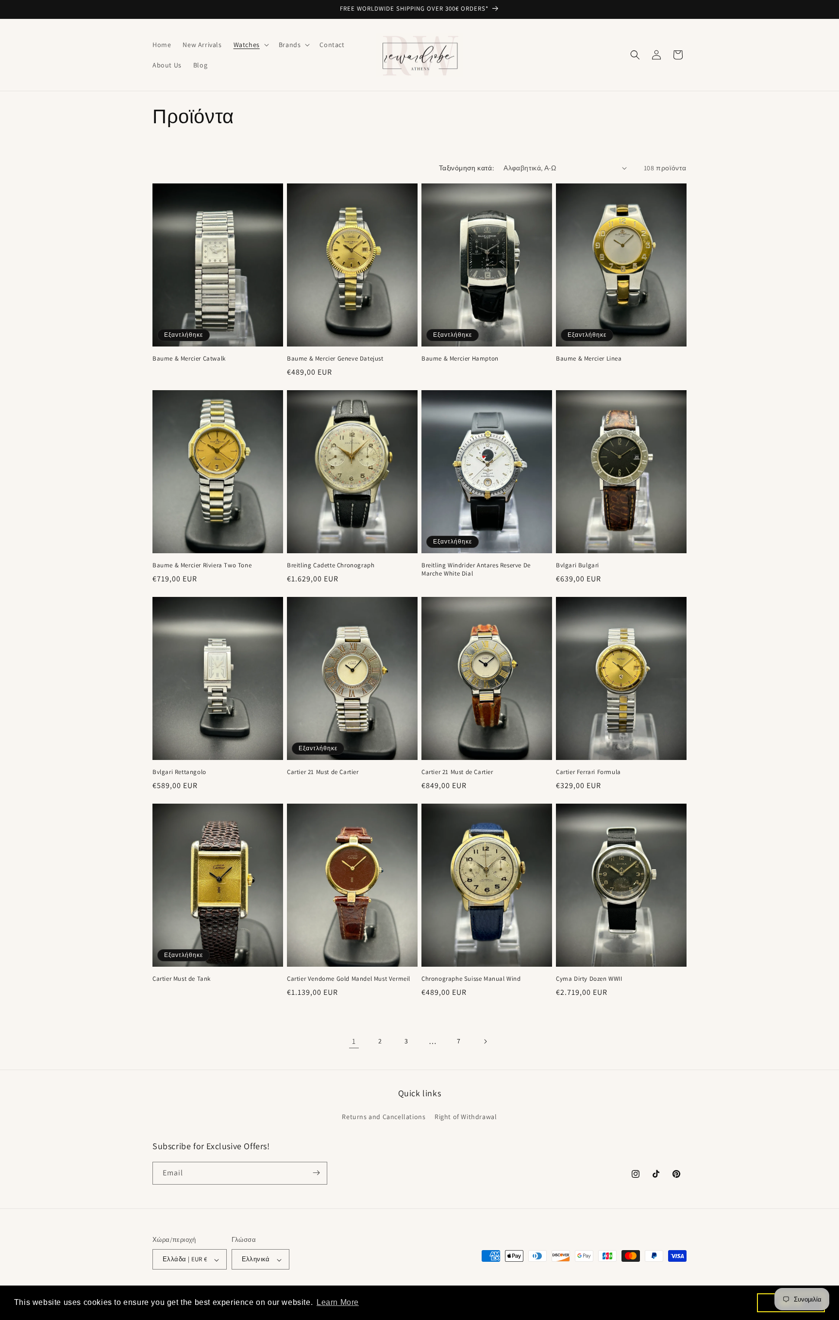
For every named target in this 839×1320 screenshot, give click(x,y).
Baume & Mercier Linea (589, 359)
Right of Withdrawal (466, 1116)
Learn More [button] (338, 1302)
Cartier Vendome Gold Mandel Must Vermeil (348, 979)
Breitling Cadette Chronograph (330, 565)
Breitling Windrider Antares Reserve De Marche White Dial (476, 569)
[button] (250, 44)
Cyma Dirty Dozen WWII (589, 979)
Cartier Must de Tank (181, 979)
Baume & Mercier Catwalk (189, 359)
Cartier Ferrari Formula (588, 772)
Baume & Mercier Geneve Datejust (335, 359)
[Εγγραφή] (316, 1172)
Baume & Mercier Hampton (460, 359)
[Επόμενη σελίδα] (485, 1041)
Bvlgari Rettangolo (179, 772)
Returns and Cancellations (383, 1116)
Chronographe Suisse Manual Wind (471, 979)
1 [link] (354, 1041)
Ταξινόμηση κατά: (466, 168)
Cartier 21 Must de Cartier (323, 772)
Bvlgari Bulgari (577, 565)
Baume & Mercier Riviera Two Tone (202, 565)
